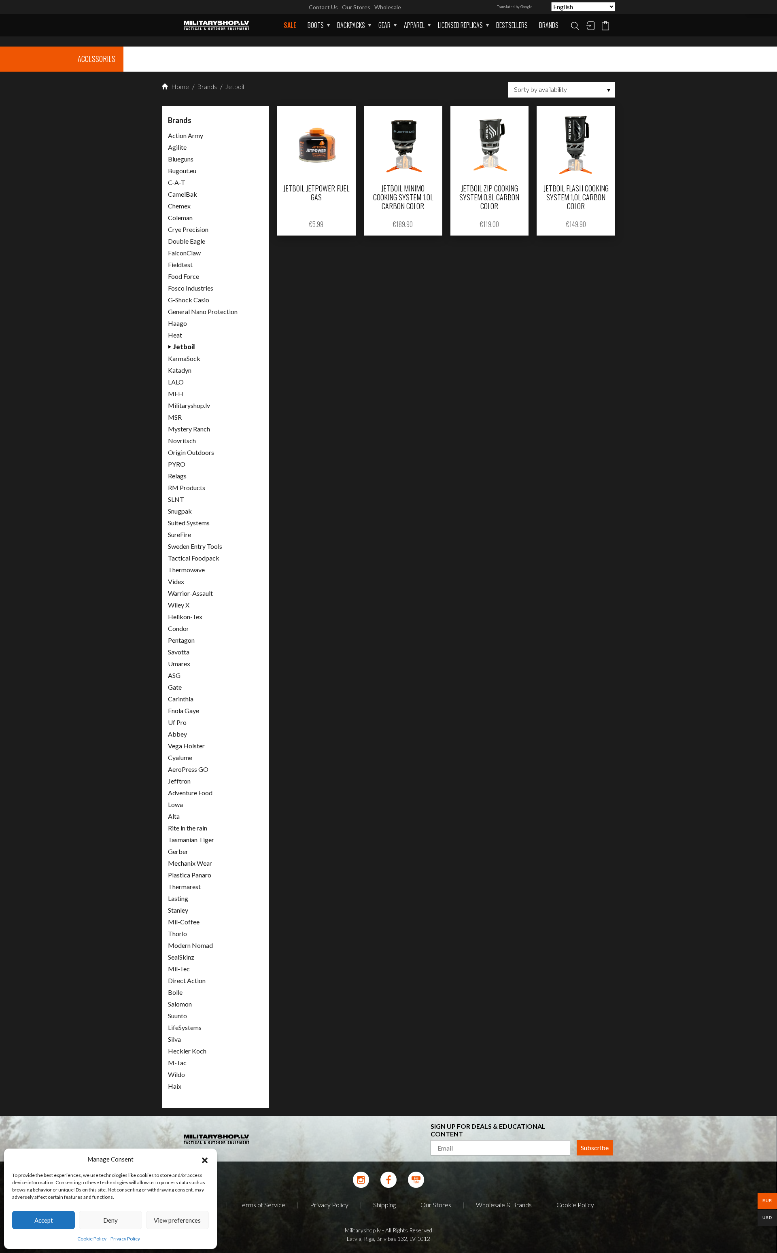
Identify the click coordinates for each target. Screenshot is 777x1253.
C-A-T (176, 182)
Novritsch (182, 440)
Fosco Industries (190, 288)
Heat (175, 335)
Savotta (178, 652)
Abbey (177, 734)
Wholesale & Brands (504, 1204)
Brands (548, 25)
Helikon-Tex (185, 616)
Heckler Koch (187, 1051)
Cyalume (180, 757)
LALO (176, 382)
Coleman (180, 217)
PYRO (176, 464)
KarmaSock (184, 358)
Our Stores (356, 7)
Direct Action (187, 980)
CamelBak (182, 194)
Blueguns (180, 159)
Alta (174, 816)
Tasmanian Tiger (191, 839)
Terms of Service (262, 1204)
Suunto (177, 1015)
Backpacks (351, 25)
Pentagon (181, 640)
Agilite (177, 147)
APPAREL (414, 25)
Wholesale (387, 7)
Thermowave (186, 569)
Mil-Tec (179, 969)
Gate (175, 687)
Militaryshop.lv (189, 405)
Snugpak (180, 511)
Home (179, 86)
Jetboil (234, 86)
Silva (174, 1039)
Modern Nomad (190, 945)
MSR (175, 417)
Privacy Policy (125, 1239)
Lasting (178, 898)
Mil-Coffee (184, 922)
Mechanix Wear (190, 863)
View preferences (177, 1220)
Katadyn (179, 370)
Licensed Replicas (460, 25)
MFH (175, 393)
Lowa (175, 804)
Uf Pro (177, 722)
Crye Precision (188, 229)
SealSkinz (181, 957)
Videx (176, 581)
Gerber (178, 851)
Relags (177, 476)
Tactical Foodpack (193, 558)
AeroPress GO (188, 769)
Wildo (176, 1074)
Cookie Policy (91, 1239)
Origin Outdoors (191, 452)
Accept (43, 1220)
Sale (290, 25)
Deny (110, 1220)
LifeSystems (185, 1027)
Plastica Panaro (189, 875)
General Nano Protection (203, 311)
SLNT (176, 499)
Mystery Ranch (189, 429)
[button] (205, 1159)
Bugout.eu (182, 170)
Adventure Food (190, 792)
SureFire (179, 534)
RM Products (186, 487)
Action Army (185, 135)
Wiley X (178, 605)
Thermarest (184, 886)
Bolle (175, 992)
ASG (174, 675)
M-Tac (177, 1062)
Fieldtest (180, 264)
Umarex (179, 663)
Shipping (384, 1204)
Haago (177, 323)
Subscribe (595, 1147)
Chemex (179, 206)
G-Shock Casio (188, 300)
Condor (178, 628)
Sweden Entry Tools (195, 546)
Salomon (180, 1004)
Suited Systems (189, 523)
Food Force (183, 276)
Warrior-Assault (190, 593)
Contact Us (323, 7)
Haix (174, 1086)
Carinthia (180, 699)
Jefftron (179, 781)
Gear (384, 25)
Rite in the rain (187, 828)
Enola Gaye (183, 710)
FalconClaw (184, 253)
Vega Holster (186, 746)
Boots (316, 25)
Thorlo (177, 933)
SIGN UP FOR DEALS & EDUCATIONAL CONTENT (488, 1130)
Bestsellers (512, 25)
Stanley (178, 910)
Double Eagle (186, 241)
